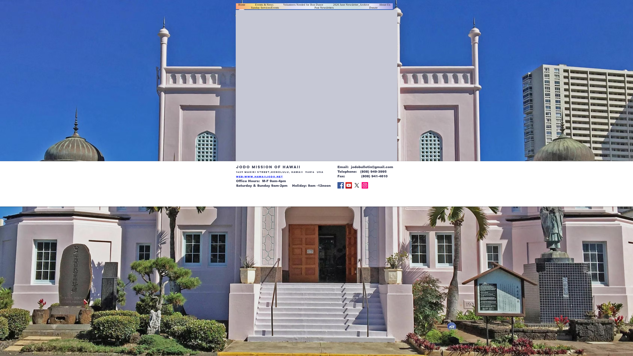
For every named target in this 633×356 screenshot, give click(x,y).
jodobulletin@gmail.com (372, 167)
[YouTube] (349, 185)
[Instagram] (365, 185)
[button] (324, 7)
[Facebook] (340, 185)
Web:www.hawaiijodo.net (259, 176)
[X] (357, 185)
